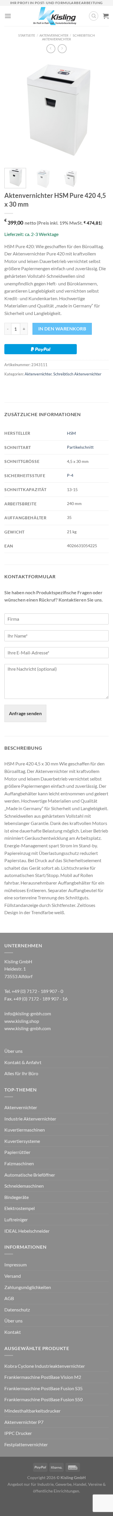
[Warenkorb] (106, 16)
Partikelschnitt (80, 447)
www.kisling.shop (21, 1021)
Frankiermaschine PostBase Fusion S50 (43, 1399)
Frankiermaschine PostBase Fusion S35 (43, 1388)
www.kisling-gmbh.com (27, 1028)
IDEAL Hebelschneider (27, 1231)
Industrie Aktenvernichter (30, 1118)
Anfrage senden (25, 713)
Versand (12, 1276)
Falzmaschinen (19, 1163)
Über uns (13, 1051)
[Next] (99, 111)
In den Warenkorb (62, 328)
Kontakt (12, 1332)
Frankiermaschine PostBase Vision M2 (42, 1377)
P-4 (70, 475)
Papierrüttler (17, 1152)
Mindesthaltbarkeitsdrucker (32, 1410)
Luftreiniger (16, 1219)
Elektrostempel (19, 1208)
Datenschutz (17, 1309)
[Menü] (7, 16)
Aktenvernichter (53, 35)
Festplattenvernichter (26, 1444)
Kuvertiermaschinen (24, 1129)
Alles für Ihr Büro (21, 1073)
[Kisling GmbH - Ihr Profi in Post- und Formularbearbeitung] (54, 16)
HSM (71, 433)
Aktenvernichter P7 (23, 1422)
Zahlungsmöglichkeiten (27, 1287)
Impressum (15, 1264)
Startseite (26, 35)
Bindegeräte (16, 1197)
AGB (9, 1298)
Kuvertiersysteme (22, 1141)
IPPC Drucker (18, 1433)
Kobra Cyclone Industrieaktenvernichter (44, 1366)
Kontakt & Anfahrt (22, 1062)
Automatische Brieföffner (29, 1174)
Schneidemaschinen (24, 1186)
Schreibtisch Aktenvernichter (68, 37)
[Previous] (13, 111)
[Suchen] (93, 16)
